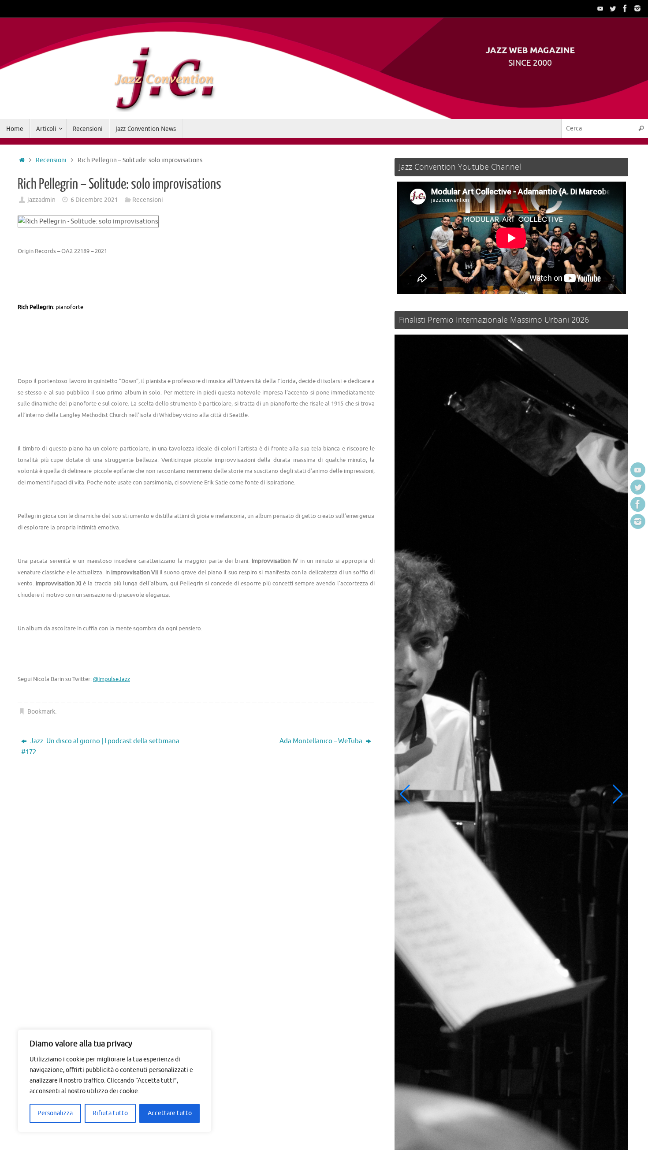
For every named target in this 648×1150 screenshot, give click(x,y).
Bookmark (41, 711)
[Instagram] (637, 8)
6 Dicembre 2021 (94, 200)
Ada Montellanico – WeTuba (321, 741)
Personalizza (55, 1113)
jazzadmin (41, 200)
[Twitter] (613, 8)
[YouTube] (600, 8)
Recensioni (51, 160)
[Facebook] (625, 8)
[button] (405, 794)
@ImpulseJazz (111, 679)
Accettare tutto (170, 1113)
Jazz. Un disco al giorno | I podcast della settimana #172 (100, 747)
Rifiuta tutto (110, 1113)
